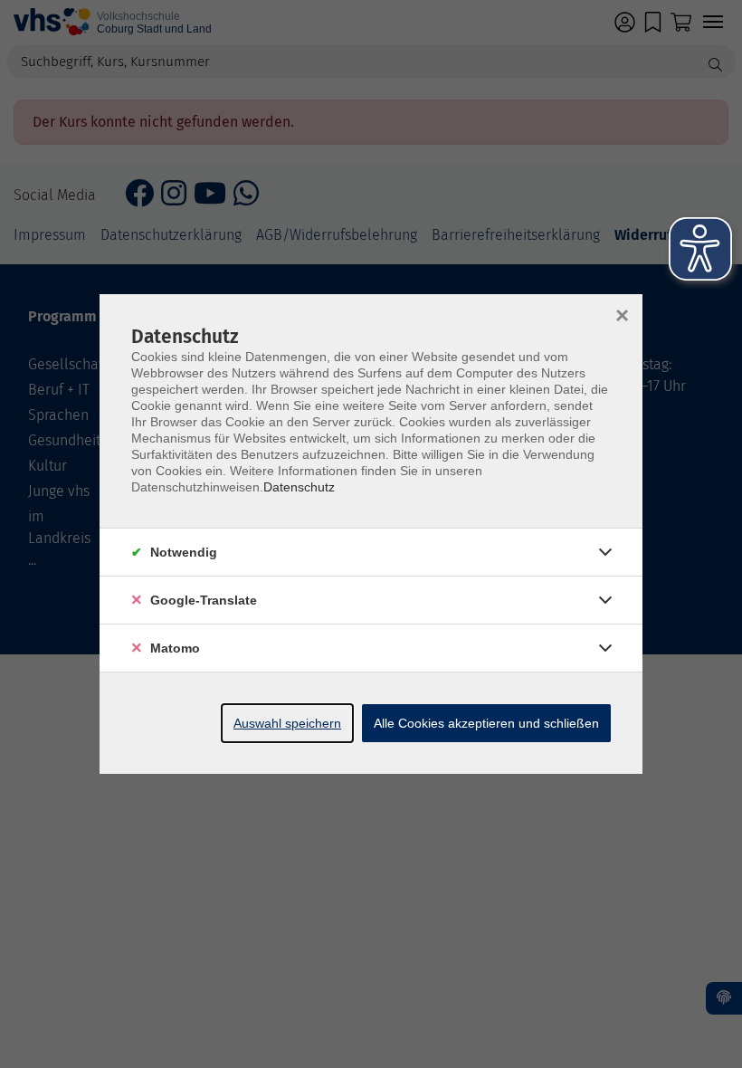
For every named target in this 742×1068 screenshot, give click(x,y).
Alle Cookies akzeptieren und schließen (486, 723)
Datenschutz (299, 487)
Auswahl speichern (287, 723)
